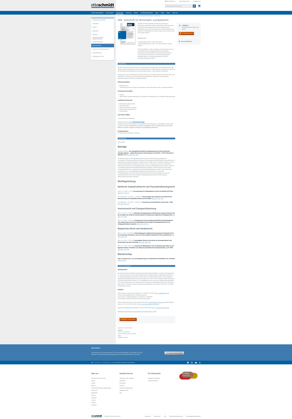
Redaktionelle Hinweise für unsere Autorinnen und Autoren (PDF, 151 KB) (137, 311)
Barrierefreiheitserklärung (176, 416)
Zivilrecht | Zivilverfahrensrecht (100, 49)
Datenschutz (157, 416)
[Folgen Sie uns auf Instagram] (192, 362)
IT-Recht (94, 27)
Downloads (123, 383)
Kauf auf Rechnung (186, 41)
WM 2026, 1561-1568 (157, 198)
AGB (165, 416)
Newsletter (122, 380)
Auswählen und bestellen (128, 319)
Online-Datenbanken (97, 13)
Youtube (93, 402)
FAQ (121, 393)
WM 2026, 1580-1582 (143, 224)
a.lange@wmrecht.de (163, 293)
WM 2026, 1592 (122, 260)
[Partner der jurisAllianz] (188, 376)
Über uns (175, 13)
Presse (93, 380)
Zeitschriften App (97, 52)
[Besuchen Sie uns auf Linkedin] (199, 362)
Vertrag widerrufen (153, 380)
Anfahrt (93, 383)
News (168, 13)
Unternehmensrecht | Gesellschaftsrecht (98, 38)
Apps (156, 13)
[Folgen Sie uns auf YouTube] (196, 362)
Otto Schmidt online (184, 1)
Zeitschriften (119, 13)
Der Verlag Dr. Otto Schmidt (98, 378)
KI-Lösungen (109, 13)
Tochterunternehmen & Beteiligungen (101, 388)
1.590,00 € (190, 27)
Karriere (93, 385)
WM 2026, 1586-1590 (144, 242)
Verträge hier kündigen (154, 378)
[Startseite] (96, 416)
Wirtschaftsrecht (132, 15)
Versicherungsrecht (97, 42)
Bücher (136, 13)
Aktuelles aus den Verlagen (127, 378)
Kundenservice (197, 1)
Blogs (162, 13)
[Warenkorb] (199, 6)
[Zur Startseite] (118, 16)
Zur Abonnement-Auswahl (174, 353)
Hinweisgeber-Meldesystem (193, 416)
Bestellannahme (124, 390)
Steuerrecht (95, 31)
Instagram (94, 405)
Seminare (128, 13)
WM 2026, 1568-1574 (123, 204)
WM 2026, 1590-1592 (123, 249)
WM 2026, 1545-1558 (132, 155)
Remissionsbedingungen (126, 388)
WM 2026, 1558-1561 (123, 193)
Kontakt (93, 395)
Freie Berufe (95, 23)
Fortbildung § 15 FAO (98, 56)
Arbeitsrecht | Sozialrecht (99, 20)
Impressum (148, 416)
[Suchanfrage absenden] (194, 6)
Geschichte (94, 390)
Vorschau (122, 385)
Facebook (93, 397)
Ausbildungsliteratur (147, 13)
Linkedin (93, 400)
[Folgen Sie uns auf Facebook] (188, 362)
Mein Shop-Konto (171, 1)
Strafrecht (95, 34)
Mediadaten (94, 393)
